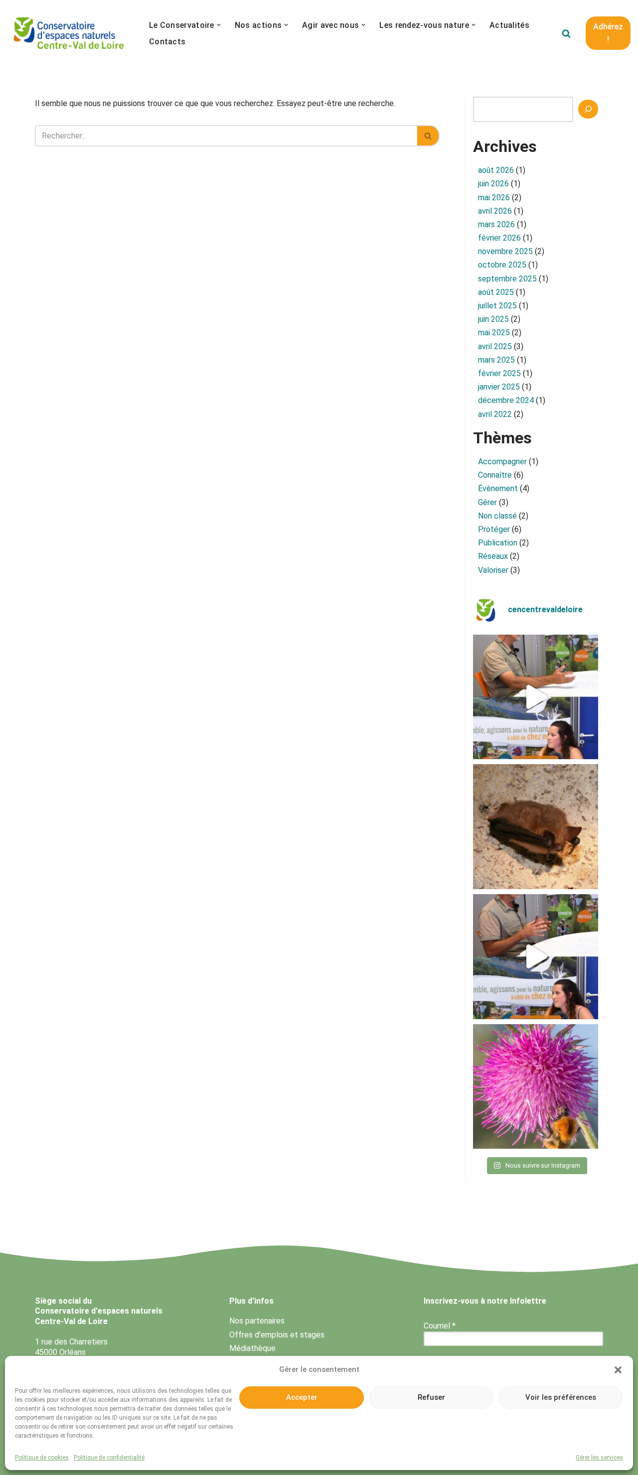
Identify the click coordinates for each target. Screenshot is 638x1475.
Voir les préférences (560, 1397)
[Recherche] (588, 109)
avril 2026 (495, 211)
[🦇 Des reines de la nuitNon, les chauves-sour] (535, 826)
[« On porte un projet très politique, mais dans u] (535, 697)
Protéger (494, 529)
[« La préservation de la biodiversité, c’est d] (535, 956)
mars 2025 (496, 360)
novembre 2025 (505, 251)
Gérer (487, 502)
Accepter (302, 1397)
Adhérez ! (608, 33)
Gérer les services (599, 1457)
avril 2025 (495, 346)
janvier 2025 (499, 387)
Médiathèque (252, 1348)
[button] (618, 1370)
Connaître (495, 475)
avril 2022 (495, 414)
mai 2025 (494, 332)
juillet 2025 (497, 305)
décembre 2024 (506, 400)
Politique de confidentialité (109, 1457)
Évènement (498, 488)
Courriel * (440, 1326)
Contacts (167, 41)
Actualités (509, 25)
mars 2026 (496, 224)
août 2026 (496, 170)
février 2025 (499, 373)
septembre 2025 (507, 278)
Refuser (431, 1397)
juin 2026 (493, 183)
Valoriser (493, 570)
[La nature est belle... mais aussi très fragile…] (535, 1086)
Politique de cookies (42, 1457)
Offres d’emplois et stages (276, 1335)
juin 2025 (493, 319)
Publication (497, 542)
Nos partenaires (257, 1321)
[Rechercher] (566, 33)
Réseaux (493, 556)
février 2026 (499, 238)
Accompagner (502, 461)
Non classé (497, 516)
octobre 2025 (502, 264)
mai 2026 (494, 197)
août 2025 (496, 292)
